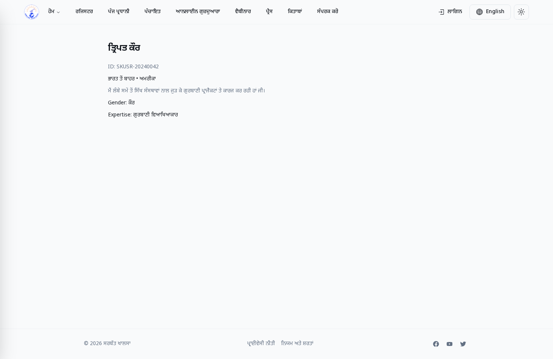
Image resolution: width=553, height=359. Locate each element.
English (495, 11)
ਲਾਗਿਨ (455, 11)
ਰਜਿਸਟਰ (84, 11)
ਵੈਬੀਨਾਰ (243, 11)
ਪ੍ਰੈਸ (269, 11)
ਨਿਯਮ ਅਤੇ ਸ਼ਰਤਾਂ (297, 343)
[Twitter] (463, 344)
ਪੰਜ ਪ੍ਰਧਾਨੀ (118, 11)
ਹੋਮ (51, 11)
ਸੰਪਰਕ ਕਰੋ (327, 11)
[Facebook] (436, 344)
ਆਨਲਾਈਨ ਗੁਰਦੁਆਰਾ (198, 11)
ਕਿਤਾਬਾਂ (295, 11)
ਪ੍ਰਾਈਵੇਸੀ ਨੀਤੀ (261, 343)
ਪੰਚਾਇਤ (152, 11)
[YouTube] (450, 344)
